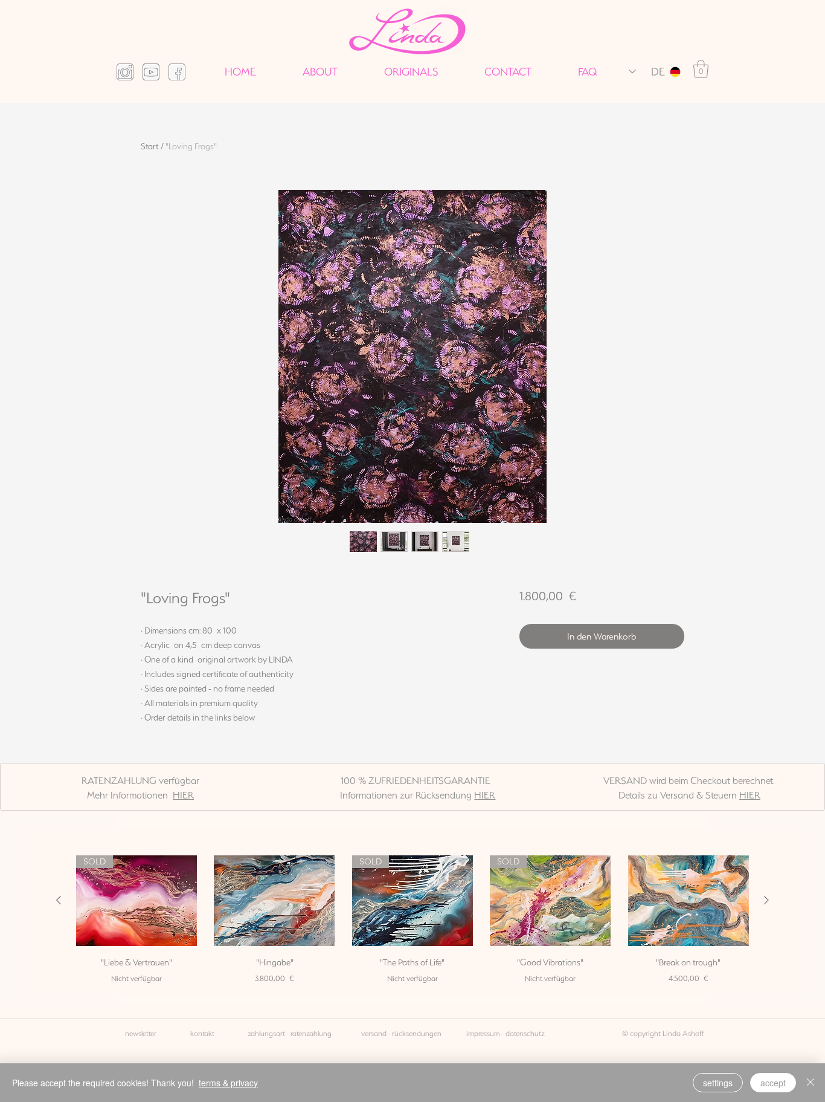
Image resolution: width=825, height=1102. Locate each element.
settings (718, 1083)
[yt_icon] (151, 71)
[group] (412, 920)
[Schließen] (810, 1082)
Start (150, 146)
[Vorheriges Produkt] (58, 900)
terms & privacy (228, 1083)
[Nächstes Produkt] (766, 900)
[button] (700, 69)
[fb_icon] (177, 71)
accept (773, 1083)
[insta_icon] (125, 71)
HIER (183, 795)
